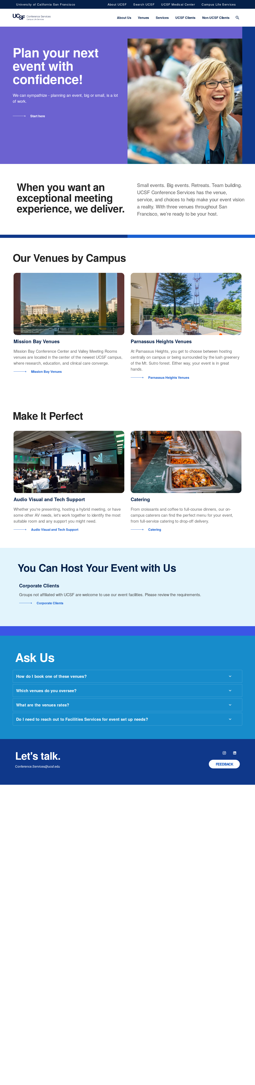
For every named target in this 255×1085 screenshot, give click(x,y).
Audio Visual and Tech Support (49, 499)
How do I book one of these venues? (51, 676)
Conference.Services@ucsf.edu (37, 766)
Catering (140, 499)
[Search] (237, 17)
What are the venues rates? (42, 705)
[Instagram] (224, 753)
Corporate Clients (39, 585)
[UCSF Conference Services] (32, 18)
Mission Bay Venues (37, 341)
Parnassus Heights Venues (161, 341)
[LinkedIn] (235, 753)
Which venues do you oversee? (46, 690)
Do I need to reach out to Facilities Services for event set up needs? (82, 719)
